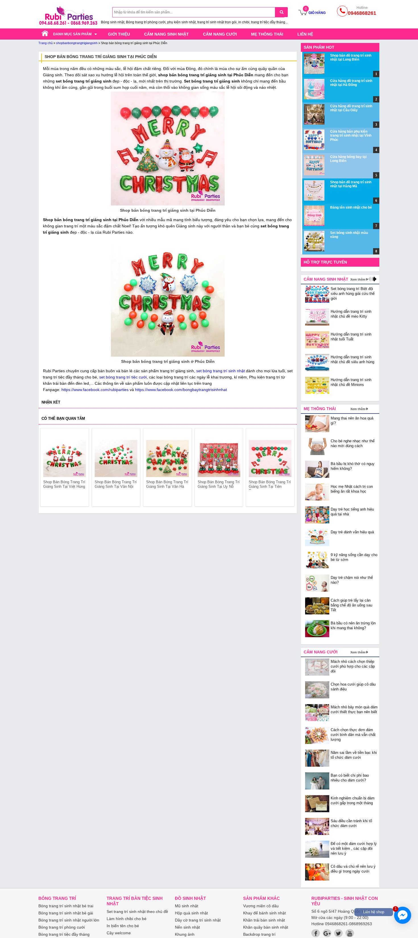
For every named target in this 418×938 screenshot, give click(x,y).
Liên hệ (305, 34)
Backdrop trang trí (259, 934)
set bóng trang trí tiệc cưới (123, 377)
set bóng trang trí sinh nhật (220, 371)
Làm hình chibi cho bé (126, 918)
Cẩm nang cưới (220, 34)
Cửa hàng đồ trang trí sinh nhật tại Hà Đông (351, 83)
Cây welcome (119, 933)
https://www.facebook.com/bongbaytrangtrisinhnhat (181, 389)
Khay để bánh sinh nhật (264, 913)
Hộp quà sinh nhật (191, 913)
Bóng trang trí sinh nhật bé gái (65, 913)
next (288, 468)
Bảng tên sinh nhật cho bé (351, 207)
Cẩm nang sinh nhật (166, 34)
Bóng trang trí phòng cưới (61, 927)
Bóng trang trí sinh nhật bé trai (65, 906)
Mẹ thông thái (267, 34)
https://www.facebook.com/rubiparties (95, 389)
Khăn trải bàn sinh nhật (264, 920)
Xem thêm (357, 279)
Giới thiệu (119, 34)
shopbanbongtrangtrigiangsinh (77, 43)
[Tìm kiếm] (281, 12)
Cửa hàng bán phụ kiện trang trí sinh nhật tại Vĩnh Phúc (350, 135)
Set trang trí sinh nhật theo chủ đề (137, 911)
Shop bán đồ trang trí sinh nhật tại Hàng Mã (350, 184)
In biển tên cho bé (123, 925)
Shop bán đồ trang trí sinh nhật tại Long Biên (350, 57)
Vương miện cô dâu (261, 906)
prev (48, 468)
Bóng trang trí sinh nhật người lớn (68, 920)
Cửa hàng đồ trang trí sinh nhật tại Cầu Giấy (351, 108)
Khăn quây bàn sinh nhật (265, 927)
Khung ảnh (184, 934)
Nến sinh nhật (187, 927)
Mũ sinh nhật (186, 906)
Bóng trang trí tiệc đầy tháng (64, 934)
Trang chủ (45, 43)
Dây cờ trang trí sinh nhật (198, 920)
